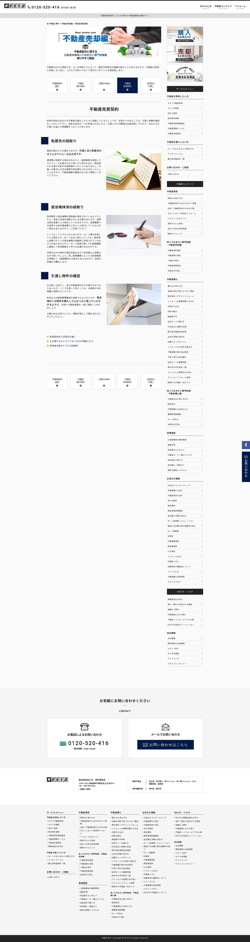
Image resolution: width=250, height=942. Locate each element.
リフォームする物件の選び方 (180, 347)
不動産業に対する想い (177, 614)
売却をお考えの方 (175, 198)
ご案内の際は (173, 260)
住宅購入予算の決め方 (177, 515)
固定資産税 (172, 546)
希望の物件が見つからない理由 (181, 291)
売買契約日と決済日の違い (63, 336)
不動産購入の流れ (175, 490)
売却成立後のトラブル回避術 (64, 345)
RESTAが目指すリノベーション (181, 624)
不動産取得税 (173, 541)
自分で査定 (172, 113)
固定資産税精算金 (175, 510)
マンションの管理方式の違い (180, 372)
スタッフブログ (174, 581)
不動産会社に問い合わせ (178, 399)
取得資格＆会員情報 (176, 643)
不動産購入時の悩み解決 (178, 352)
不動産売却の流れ (175, 495)
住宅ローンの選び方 (176, 321)
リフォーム (240, 7)
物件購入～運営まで (176, 465)
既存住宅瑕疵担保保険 (177, 331)
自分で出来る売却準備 (177, 228)
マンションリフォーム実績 (179, 377)
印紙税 (170, 536)
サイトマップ (173, 658)
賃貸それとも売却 (175, 223)
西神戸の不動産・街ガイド (179, 382)
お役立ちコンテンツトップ (179, 485)
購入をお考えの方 (175, 286)
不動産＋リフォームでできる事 (181, 619)
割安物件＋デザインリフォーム (181, 296)
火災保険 (171, 551)
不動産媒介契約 (174, 255)
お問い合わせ (173, 174)
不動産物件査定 (174, 250)
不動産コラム (173, 561)
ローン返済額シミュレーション (181, 521)
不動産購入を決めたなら (178, 409)
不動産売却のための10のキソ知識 (182, 203)
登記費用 (171, 505)
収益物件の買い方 (175, 460)
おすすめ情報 (173, 653)
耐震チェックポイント (177, 342)
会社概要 (171, 638)
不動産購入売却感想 (176, 576)
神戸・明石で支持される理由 (180, 604)
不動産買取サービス (176, 128)
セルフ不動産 (173, 108)
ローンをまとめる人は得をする (181, 148)
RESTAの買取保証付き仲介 (187, 817)
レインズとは (173, 571)
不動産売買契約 (174, 265)
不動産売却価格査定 (176, 123)
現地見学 (171, 404)
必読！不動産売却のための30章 (181, 208)
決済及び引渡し (174, 270)
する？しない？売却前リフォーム (182, 213)
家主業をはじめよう (176, 450)
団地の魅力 (172, 311)
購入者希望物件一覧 (176, 159)
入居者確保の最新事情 (177, 439)
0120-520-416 (88, 743)
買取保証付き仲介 (175, 599)
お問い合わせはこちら (168, 745)
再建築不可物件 (118, 839)
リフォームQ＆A (175, 556)
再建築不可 (172, 316)
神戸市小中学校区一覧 (177, 367)
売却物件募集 (173, 118)
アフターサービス (175, 154)
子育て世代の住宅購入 (177, 357)
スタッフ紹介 (173, 648)
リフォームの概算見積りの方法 (181, 301)
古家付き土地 (173, 306)
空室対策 (171, 444)
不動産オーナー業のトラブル (180, 455)
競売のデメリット (175, 233)
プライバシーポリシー (177, 663)
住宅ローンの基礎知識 (177, 362)
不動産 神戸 (54, 23)
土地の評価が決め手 (176, 336)
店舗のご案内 (173, 609)
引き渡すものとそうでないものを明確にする (71, 341)
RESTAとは (206, 7)
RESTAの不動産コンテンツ (155, 892)
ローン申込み (173, 419)
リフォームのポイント (177, 218)
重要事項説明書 (174, 414)
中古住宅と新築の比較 (177, 326)
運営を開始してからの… (178, 470)
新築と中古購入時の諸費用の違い (182, 526)
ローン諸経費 (173, 531)
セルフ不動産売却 (175, 103)
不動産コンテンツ (223, 7)
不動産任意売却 (174, 133)
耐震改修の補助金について (179, 566)
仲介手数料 (172, 500)
